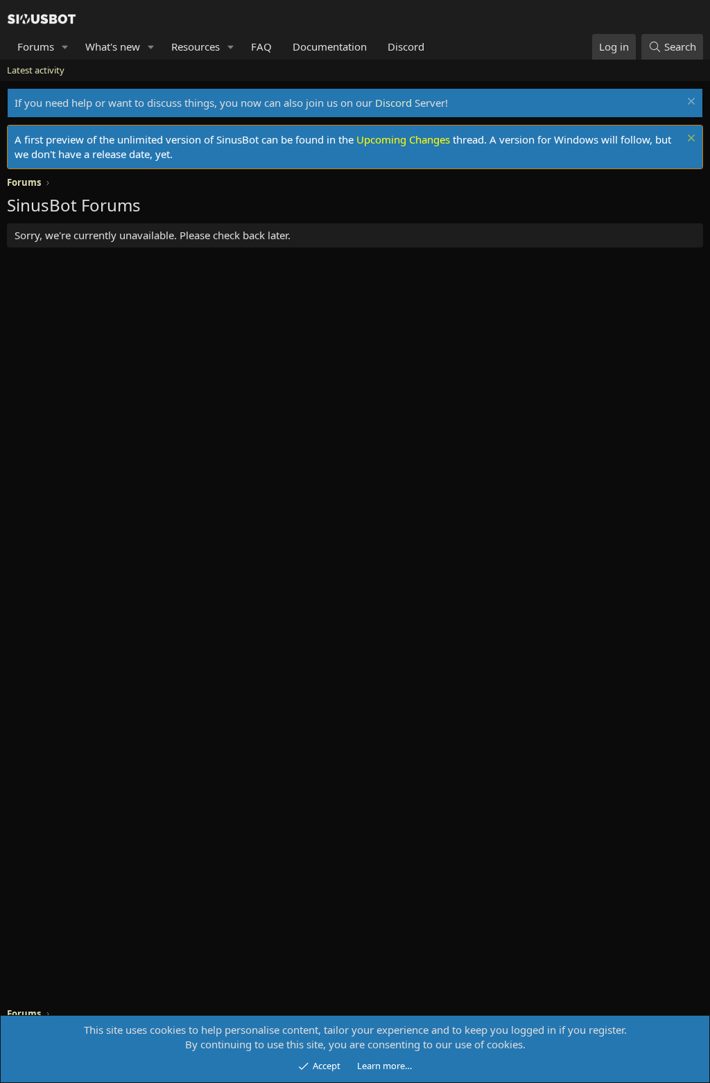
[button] (65, 47)
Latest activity (35, 70)
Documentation (330, 46)
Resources (195, 46)
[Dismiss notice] (689, 103)
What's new (112, 46)
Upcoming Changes (403, 139)
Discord (406, 46)
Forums (35, 46)
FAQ (261, 46)
